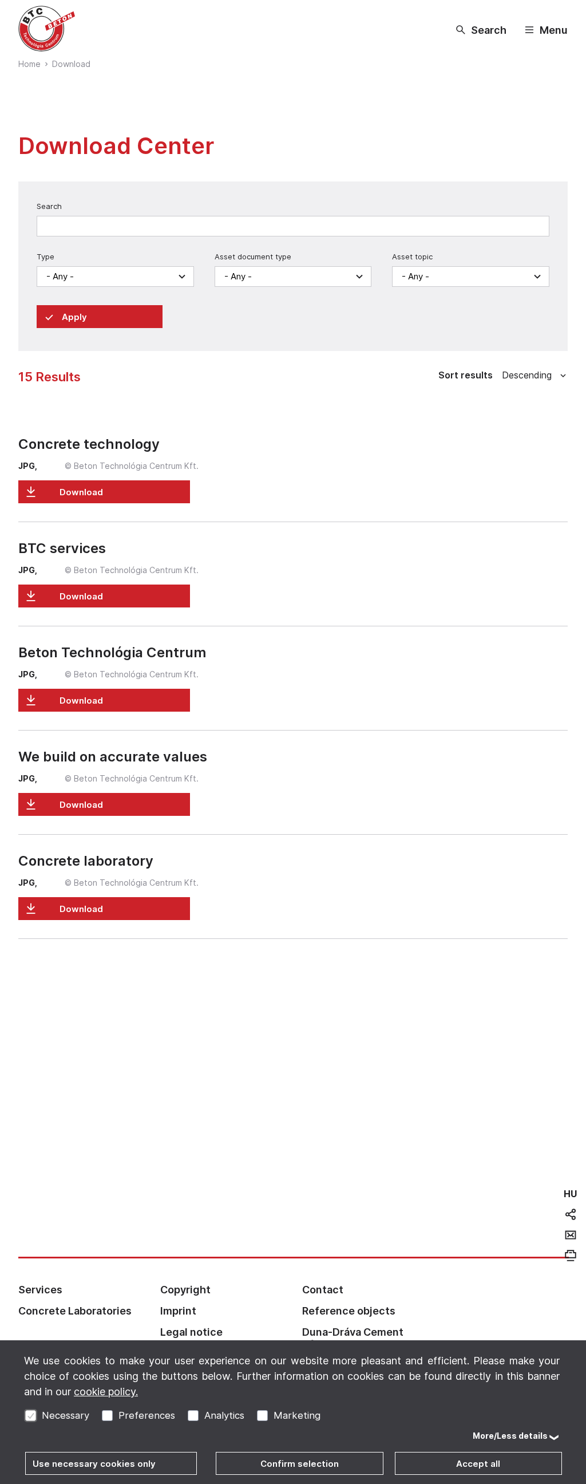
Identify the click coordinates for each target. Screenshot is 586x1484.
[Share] (570, 1214)
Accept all (478, 1463)
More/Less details (510, 1435)
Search (49, 206)
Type (45, 256)
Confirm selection (299, 1463)
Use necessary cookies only (94, 1463)
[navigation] (570, 1193)
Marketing (297, 1415)
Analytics (224, 1415)
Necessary (65, 1415)
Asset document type (253, 256)
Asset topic (412, 256)
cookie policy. (106, 1392)
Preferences (146, 1415)
